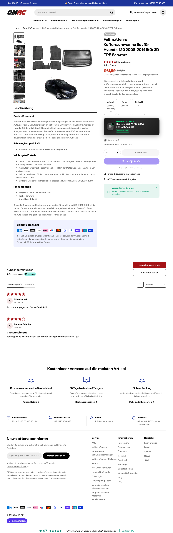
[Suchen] (111, 12)
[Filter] (140, 284)
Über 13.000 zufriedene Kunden (22, 3)
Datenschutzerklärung (16, 466)
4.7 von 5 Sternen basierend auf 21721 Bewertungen (91, 530)
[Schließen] (156, 187)
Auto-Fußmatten (31, 28)
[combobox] (74, 12)
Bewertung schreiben (149, 265)
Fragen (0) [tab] (29, 284)
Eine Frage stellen (150, 272)
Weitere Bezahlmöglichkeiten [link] (131, 168)
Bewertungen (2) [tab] (15, 284)
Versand (123, 75)
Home (16, 28)
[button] (110, 62)
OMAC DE (19, 515)
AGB (46, 463)
